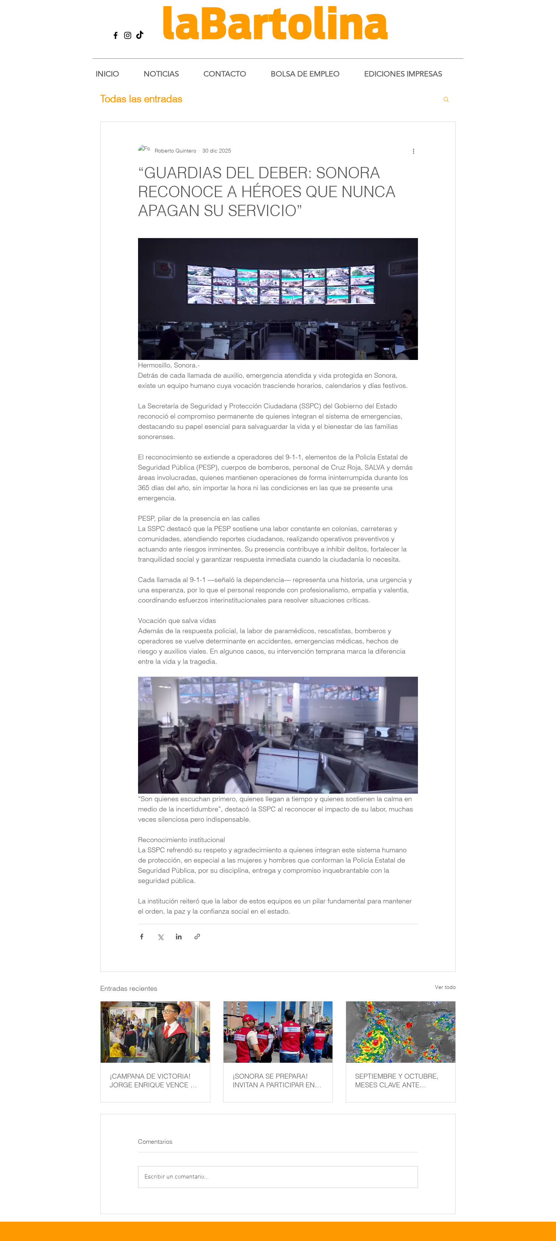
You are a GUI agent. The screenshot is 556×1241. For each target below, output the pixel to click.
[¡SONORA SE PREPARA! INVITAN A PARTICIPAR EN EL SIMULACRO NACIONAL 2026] (278, 1032)
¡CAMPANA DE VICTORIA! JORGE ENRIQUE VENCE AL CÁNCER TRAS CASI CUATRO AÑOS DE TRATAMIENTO (154, 1080)
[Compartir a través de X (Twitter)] (160, 936)
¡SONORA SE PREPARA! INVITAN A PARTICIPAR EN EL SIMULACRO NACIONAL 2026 (276, 1080)
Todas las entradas (141, 99)
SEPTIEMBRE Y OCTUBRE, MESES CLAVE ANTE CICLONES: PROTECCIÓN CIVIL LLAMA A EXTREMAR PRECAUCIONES (397, 1080)
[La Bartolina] (115, 35)
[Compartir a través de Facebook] (141, 936)
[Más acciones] (413, 150)
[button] (446, 99)
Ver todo (445, 987)
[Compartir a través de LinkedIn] (178, 936)
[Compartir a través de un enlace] (197, 936)
